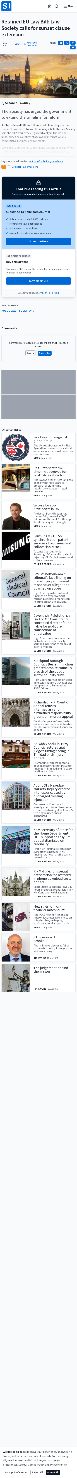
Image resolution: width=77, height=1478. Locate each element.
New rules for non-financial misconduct (49, 908)
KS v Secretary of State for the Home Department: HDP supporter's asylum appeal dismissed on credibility (53, 837)
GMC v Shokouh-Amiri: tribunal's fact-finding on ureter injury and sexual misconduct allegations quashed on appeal (52, 581)
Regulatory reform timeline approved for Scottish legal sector (49, 472)
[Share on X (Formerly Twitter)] (66, 43)
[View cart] (50, 6)
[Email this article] (73, 47)
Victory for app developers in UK (46, 507)
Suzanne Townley (17, 103)
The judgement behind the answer (50, 969)
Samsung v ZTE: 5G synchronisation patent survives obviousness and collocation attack (52, 541)
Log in (30, 353)
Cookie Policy (36, 1465)
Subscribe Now (38, 241)
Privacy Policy (58, 1465)
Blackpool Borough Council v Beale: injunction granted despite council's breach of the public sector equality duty (53, 668)
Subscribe (44, 353)
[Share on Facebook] (73, 43)
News (17, 44)
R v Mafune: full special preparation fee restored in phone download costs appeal (52, 877)
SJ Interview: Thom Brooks (47, 939)
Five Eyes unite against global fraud (50, 439)
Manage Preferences (15, 1472)
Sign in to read (50, 293)
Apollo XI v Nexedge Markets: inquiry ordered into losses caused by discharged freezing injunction (51, 792)
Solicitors (26, 311)
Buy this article (38, 281)
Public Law (8, 311)
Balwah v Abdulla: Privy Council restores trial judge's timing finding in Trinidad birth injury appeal (51, 751)
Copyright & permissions (25, 167)
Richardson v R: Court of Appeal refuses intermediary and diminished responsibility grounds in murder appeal (53, 709)
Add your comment (32, 44)
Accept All (53, 1472)
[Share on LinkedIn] (60, 43)
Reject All (37, 1472)
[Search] (56, 6)
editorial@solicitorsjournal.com (46, 161)
